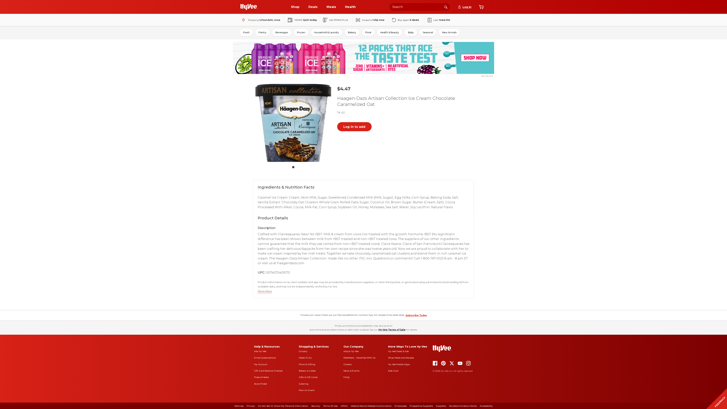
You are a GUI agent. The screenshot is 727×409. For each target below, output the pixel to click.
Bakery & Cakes (307, 370)
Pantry (262, 32)
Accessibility (486, 405)
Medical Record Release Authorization (371, 405)
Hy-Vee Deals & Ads (398, 351)
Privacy (251, 405)
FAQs (346, 377)
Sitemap (239, 405)
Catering (303, 383)
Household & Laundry (326, 32)
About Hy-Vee (351, 351)
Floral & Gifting (307, 364)
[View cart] (481, 7)
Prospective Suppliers (421, 405)
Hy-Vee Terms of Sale (392, 329)
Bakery (352, 32)
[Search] (445, 7)
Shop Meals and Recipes (401, 357)
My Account (260, 364)
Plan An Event (307, 390)
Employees (401, 405)
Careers (347, 364)
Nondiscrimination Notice (463, 405)
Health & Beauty (389, 32)
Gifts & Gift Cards (308, 377)
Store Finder (260, 383)
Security (315, 405)
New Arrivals (449, 32)
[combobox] (419, 7)
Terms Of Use (330, 405)
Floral (368, 32)
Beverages (281, 32)
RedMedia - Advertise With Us (359, 357)
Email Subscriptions (265, 357)
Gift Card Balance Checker (268, 370)
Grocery (303, 351)
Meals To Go (305, 357)
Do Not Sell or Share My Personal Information (283, 405)
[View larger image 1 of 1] (293, 123)
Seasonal (428, 32)
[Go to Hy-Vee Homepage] (248, 7)
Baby (411, 32)
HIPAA (344, 405)
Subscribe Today (416, 315)
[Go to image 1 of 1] (293, 167)
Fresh (246, 32)
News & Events (351, 370)
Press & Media (261, 377)
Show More (265, 291)
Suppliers (441, 405)
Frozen (301, 32)
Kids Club (393, 370)
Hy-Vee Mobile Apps (399, 364)
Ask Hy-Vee (260, 351)
